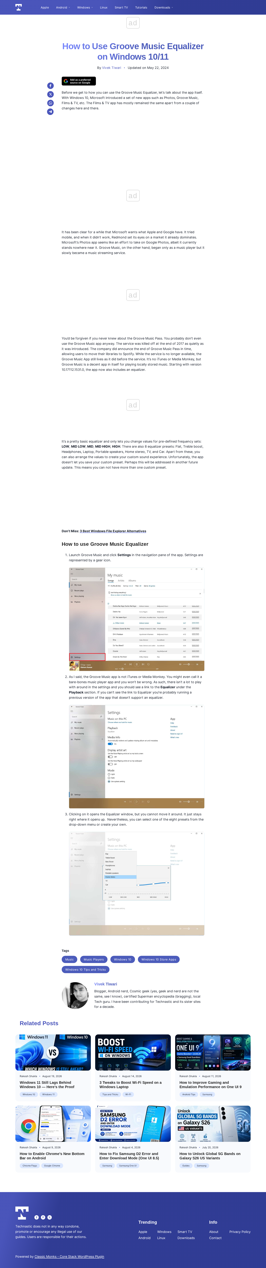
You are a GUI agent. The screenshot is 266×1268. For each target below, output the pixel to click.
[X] (50, 94)
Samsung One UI (127, 1165)
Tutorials (141, 7)
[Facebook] (50, 85)
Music (69, 959)
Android (61, 7)
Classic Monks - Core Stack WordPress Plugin (69, 1256)
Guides (186, 1165)
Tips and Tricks (110, 1094)
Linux (103, 7)
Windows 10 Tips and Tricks (85, 969)
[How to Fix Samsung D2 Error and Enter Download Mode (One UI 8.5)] (133, 1124)
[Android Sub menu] (69, 7)
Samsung (207, 1094)
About (213, 1231)
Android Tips (188, 1094)
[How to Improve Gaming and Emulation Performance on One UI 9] (213, 1052)
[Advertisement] (133, 139)
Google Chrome (52, 1165)
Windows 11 (48, 1094)
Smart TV (121, 7)
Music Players (94, 959)
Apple (45, 7)
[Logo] (18, 7)
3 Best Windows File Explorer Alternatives (113, 531)
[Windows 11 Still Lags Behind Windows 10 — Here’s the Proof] (53, 1052)
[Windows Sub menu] (92, 7)
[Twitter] (49, 1217)
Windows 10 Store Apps (159, 959)
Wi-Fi (128, 1094)
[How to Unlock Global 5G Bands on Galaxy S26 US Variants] (213, 1124)
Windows (83, 7)
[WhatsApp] (50, 103)
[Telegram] (50, 111)
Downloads (162, 7)
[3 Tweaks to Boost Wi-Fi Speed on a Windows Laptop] (133, 1052)
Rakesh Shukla (28, 1076)
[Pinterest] (43, 1217)
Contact (215, 1238)
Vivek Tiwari (111, 68)
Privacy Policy (240, 1231)
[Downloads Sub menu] (172, 7)
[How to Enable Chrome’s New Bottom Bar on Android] (53, 1124)
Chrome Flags (30, 1165)
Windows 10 (122, 959)
